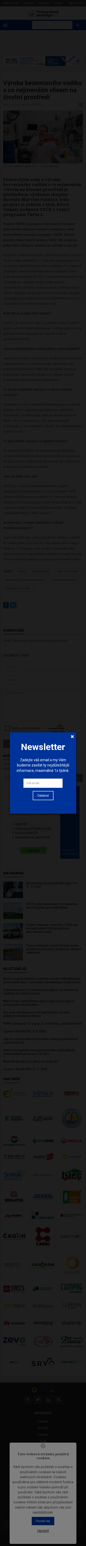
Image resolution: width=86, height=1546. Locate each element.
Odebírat (43, 795)
